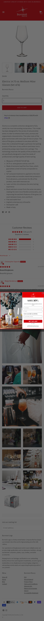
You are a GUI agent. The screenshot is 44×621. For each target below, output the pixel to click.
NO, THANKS (33, 323)
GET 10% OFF (33, 321)
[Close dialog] (42, 293)
